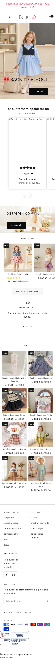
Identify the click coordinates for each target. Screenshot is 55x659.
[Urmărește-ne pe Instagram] (13, 574)
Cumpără (39, 91)
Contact (34, 517)
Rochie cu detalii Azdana (41, 378)
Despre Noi (9, 517)
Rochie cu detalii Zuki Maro (14, 483)
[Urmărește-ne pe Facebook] (7, 574)
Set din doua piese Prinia (41, 415)
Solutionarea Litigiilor (37, 536)
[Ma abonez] (47, 601)
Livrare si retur (11, 523)
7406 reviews (6, 657)
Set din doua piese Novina (14, 449)
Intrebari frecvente (40, 523)
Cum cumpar (37, 528)
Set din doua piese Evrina (14, 415)
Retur (6, 545)
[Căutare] (10, 17)
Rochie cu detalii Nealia (40, 449)
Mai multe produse (27, 291)
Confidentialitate (12, 534)
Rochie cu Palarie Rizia (18, 274)
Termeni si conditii (13, 528)
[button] (25, 196)
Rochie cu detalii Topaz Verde (41, 484)
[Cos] (50, 17)
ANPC (6, 539)
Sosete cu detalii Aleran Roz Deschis (14, 379)
